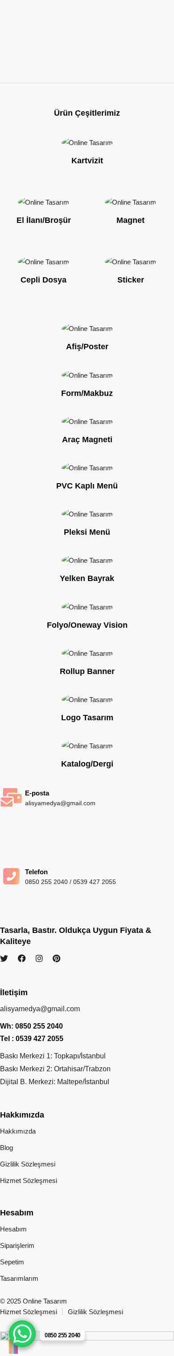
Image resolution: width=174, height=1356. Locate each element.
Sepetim (12, 1262)
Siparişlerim (17, 1245)
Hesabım (13, 1229)
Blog (6, 1147)
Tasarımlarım (19, 1278)
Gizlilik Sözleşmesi (27, 1164)
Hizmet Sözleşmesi (28, 1180)
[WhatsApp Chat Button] (22, 1333)
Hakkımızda (18, 1131)
